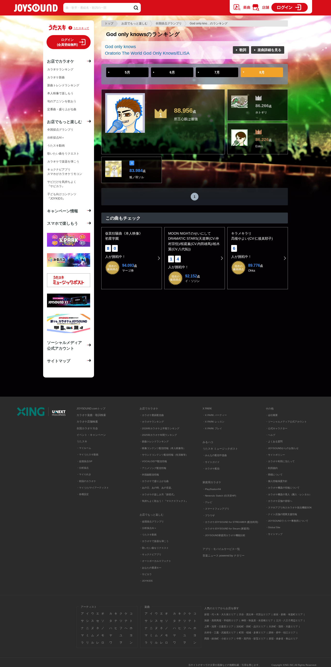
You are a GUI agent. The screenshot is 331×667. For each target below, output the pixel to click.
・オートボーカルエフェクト (155, 561)
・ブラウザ (209, 515)
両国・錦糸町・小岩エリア (218, 638)
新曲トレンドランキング (63, 85)
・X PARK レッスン (213, 421)
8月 (262, 72)
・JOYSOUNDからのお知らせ (282, 448)
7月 (217, 72)
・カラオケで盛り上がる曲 (154, 481)
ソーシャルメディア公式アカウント (64, 345)
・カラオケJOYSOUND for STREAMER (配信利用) (230, 522)
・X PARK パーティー (215, 415)
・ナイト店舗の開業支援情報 (281, 514)
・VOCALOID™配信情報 (153, 461)
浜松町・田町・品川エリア (251, 626)
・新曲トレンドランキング (154, 441)
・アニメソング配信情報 (153, 468)
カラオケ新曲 (56, 77)
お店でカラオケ (60, 61)
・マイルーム (84, 448)
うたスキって (81, 28)
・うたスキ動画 (148, 534)
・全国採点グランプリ (152, 521)
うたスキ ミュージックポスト (220, 448)
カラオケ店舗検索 (87, 421)
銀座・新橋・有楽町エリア (288, 614)
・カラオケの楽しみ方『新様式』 (158, 494)
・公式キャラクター (276, 428)
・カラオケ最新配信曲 (152, 415)
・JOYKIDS (146, 580)
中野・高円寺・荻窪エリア (251, 638)
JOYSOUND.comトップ (91, 408)
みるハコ (208, 442)
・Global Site (273, 527)
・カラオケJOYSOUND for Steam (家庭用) (226, 528)
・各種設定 (83, 494)
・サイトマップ (274, 534)
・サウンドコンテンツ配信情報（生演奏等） (164, 454)
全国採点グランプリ (169, 23)
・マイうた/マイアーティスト (93, 487)
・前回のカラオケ (86, 481)
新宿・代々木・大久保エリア (220, 614)
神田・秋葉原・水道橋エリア (257, 620)
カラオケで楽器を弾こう (63, 161)
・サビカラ (146, 574)
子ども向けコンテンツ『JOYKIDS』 (61, 196)
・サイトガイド (211, 462)
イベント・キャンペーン (91, 434)
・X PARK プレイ (212, 428)
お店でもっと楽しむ (134, 23)
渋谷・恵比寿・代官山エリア (254, 614)
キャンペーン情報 (62, 211)
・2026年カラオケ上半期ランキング (159, 428)
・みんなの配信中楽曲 (215, 455)
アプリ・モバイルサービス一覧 (221, 549)
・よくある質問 (274, 441)
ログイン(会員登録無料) (67, 42)
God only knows (120, 46)
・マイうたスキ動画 (87, 454)
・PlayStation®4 (212, 489)
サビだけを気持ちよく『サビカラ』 (61, 184)
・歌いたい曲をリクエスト (154, 548)
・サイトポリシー (275, 454)
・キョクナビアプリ (150, 554)
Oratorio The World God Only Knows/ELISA (147, 53)
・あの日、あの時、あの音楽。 (156, 487)
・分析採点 (83, 468)
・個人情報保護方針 (276, 481)
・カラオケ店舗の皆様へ (279, 501)
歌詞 (242, 50)
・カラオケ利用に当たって (280, 461)
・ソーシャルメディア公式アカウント (286, 421)
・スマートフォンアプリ (216, 508)
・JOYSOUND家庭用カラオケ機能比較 (224, 535)
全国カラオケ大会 (87, 428)
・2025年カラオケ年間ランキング (158, 435)
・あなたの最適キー (150, 567)
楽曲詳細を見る (269, 50)
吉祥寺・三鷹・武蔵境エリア (220, 632)
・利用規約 (272, 468)
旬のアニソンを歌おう (61, 101)
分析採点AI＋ (55, 137)
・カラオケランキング (152, 421)
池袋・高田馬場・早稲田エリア (221, 620)
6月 (172, 72)
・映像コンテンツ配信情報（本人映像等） (163, 448)
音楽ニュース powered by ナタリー (223, 555)
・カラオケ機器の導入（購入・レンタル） (289, 494)
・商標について (274, 474)
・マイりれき (84, 474)
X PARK (207, 408)
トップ (109, 23)
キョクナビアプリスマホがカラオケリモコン (64, 172)
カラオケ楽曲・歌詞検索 (91, 415)
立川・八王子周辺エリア (289, 620)
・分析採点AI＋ (148, 528)
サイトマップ (58, 361)
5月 (127, 72)
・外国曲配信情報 (149, 474)
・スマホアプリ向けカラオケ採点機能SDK (289, 507)
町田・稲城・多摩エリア (252, 632)
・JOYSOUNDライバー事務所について (287, 520)
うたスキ (82, 441)
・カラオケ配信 (211, 468)
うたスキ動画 (56, 145)
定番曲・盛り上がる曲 (61, 109)
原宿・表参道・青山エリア (283, 638)
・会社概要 (272, 415)
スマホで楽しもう (62, 223)
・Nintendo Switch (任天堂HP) (219, 495)
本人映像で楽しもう (60, 93)
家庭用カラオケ (212, 482)
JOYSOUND (36, 9)
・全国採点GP (84, 461)
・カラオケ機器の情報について (282, 487)
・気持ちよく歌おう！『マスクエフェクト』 (164, 501)
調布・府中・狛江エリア (282, 632)
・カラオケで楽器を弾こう (154, 541)
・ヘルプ (270, 435)
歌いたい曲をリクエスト (63, 153)
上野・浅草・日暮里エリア (218, 626)
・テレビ (207, 502)
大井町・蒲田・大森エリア (283, 626)
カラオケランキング (60, 69)
